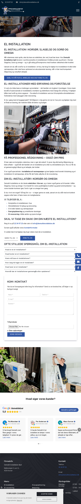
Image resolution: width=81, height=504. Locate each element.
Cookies (1, 487)
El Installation (9, 485)
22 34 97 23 (9, 2)
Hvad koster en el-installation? (17, 254)
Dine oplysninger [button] (15, 331)
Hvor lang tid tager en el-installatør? (19, 262)
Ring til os (27, 238)
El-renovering (13, 214)
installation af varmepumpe (33, 172)
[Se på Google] (5, 422)
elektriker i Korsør (35, 183)
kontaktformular (30, 228)
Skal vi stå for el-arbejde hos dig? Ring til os (27, 78)
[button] (1, 429)
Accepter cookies (47, 494)
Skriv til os (10, 238)
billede (9, 318)
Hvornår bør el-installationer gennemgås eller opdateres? (27, 271)
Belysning (35, 488)
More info (19, 500)
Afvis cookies (46, 499)
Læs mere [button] (6, 437)
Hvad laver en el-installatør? (16, 267)
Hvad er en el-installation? (15, 249)
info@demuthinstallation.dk (29, 2)
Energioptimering (15, 211)
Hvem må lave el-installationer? (17, 258)
